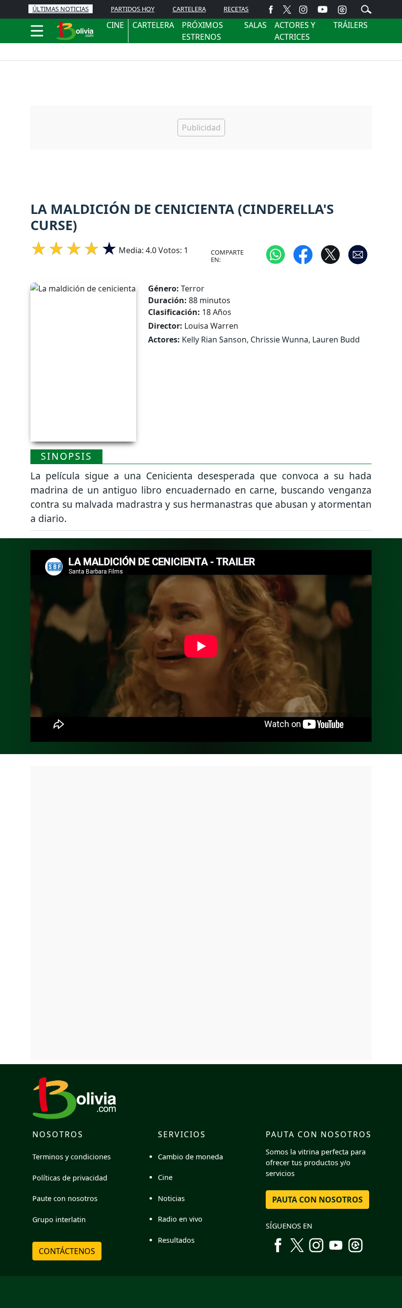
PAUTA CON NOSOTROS (317, 1199)
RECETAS (236, 8)
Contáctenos (67, 1251)
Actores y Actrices (295, 31)
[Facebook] (271, 9)
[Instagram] (303, 9)
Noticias (171, 1198)
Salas (255, 25)
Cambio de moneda (190, 1156)
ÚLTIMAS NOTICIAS (60, 8)
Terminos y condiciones (71, 1156)
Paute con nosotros (65, 1198)
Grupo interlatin (59, 1219)
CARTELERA (189, 8)
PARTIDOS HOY (132, 8)
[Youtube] (322, 9)
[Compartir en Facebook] (303, 254)
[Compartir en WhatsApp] (275, 254)
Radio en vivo (180, 1219)
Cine (165, 1177)
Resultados (176, 1240)
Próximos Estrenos (202, 31)
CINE (115, 25)
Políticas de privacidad (69, 1177)
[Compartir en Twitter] (330, 254)
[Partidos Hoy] (342, 9)
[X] (287, 9)
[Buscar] (366, 8)
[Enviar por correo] (358, 254)
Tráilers (350, 25)
